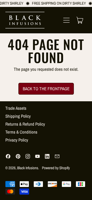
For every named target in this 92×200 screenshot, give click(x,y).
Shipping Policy (18, 116)
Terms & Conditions (21, 132)
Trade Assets (15, 108)
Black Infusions (27, 168)
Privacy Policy (16, 140)
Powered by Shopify (56, 168)
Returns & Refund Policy (25, 124)
